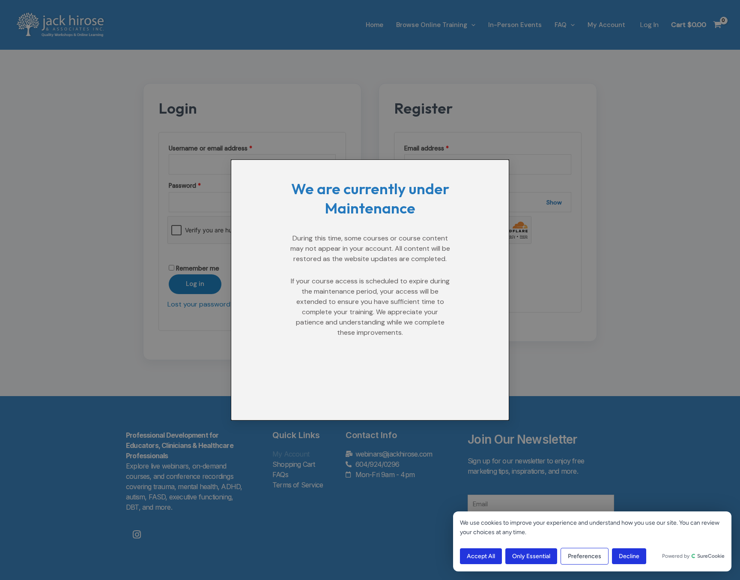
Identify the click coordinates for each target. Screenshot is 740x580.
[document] (370, 290)
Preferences (584, 556)
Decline (629, 556)
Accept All (481, 556)
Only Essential (531, 556)
